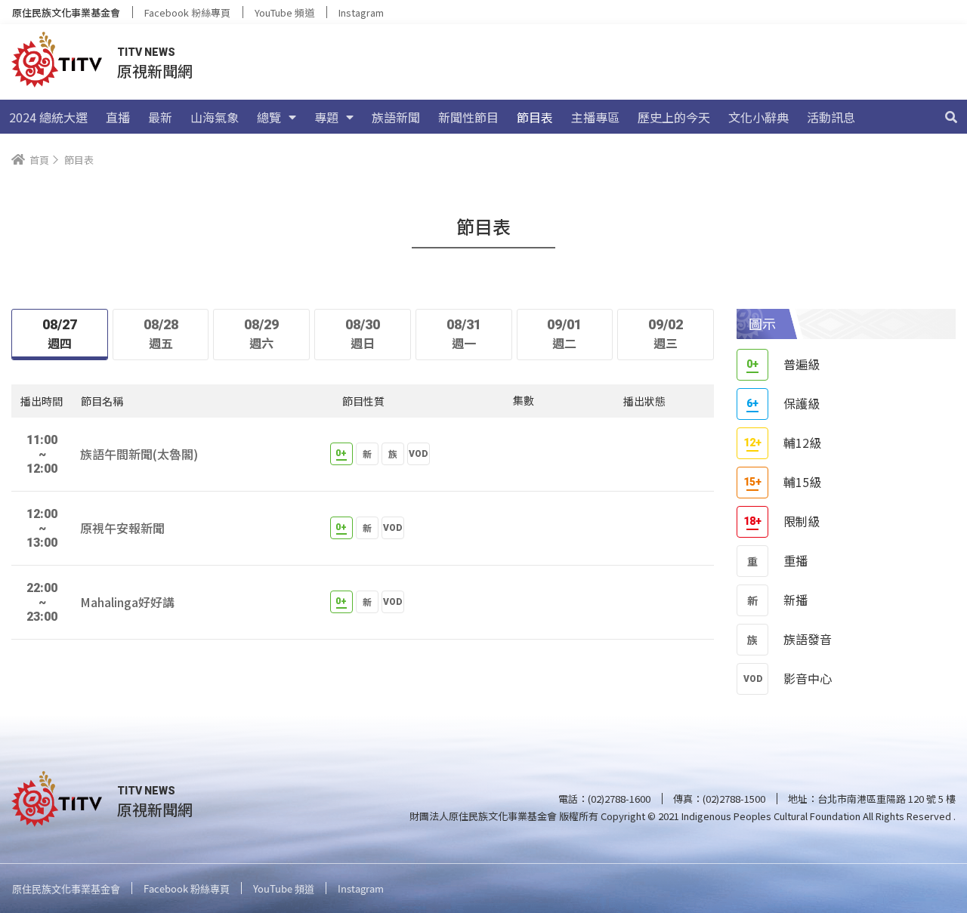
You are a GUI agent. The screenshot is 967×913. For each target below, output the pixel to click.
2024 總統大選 (48, 117)
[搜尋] (951, 117)
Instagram (361, 12)
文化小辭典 (758, 117)
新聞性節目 (468, 117)
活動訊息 (831, 117)
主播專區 (595, 117)
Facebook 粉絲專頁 (187, 12)
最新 (160, 117)
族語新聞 (396, 117)
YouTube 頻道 (284, 12)
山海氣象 (214, 117)
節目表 (535, 117)
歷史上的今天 (674, 117)
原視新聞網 (155, 71)
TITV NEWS (146, 52)
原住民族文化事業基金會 (66, 12)
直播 (118, 117)
